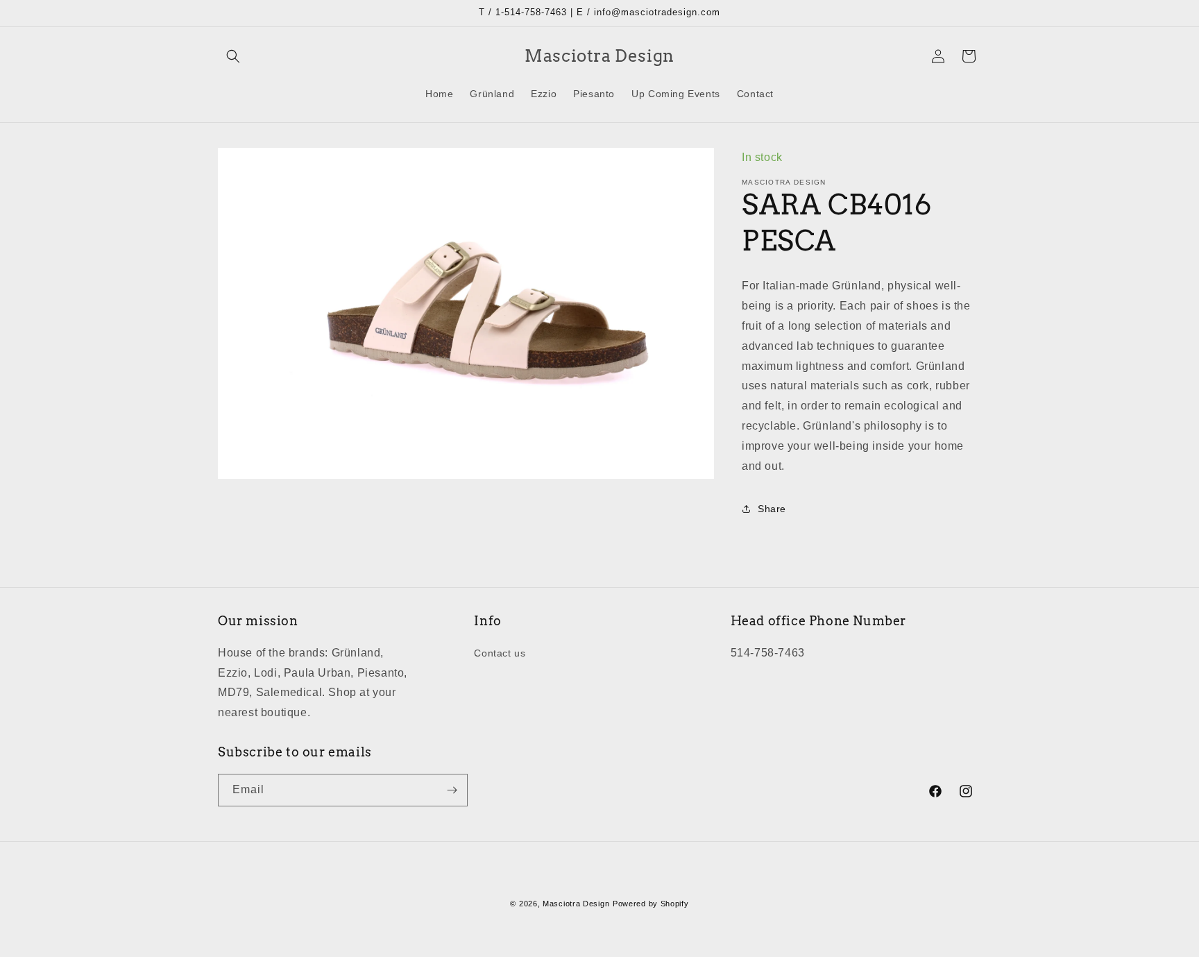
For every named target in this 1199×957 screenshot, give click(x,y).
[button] (233, 56)
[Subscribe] (451, 790)
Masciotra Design (576, 903)
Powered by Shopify (651, 903)
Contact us (499, 653)
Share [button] (772, 508)
